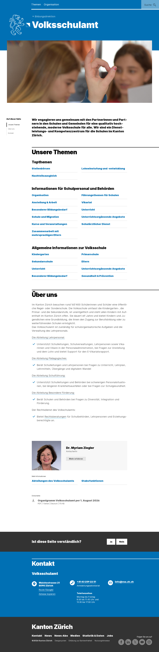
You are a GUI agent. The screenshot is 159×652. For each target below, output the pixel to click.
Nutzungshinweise (102, 641)
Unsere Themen (14, 125)
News (48, 635)
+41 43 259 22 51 (86, 581)
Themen (36, 4)
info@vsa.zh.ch (124, 581)
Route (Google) (46, 590)
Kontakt (11, 133)
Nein (121, 541)
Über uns (11, 129)
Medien (75, 635)
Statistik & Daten (93, 635)
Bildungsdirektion (45, 16)
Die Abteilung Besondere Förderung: (53, 392)
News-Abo (61, 635)
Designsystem (60, 641)
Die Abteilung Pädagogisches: (49, 358)
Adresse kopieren (47, 594)
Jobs (110, 635)
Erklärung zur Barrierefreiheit (80, 641)
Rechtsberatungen (55, 416)
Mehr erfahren (76, 459)
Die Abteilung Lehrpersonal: (48, 337)
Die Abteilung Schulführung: (48, 375)
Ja (111, 541)
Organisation (51, 4)
